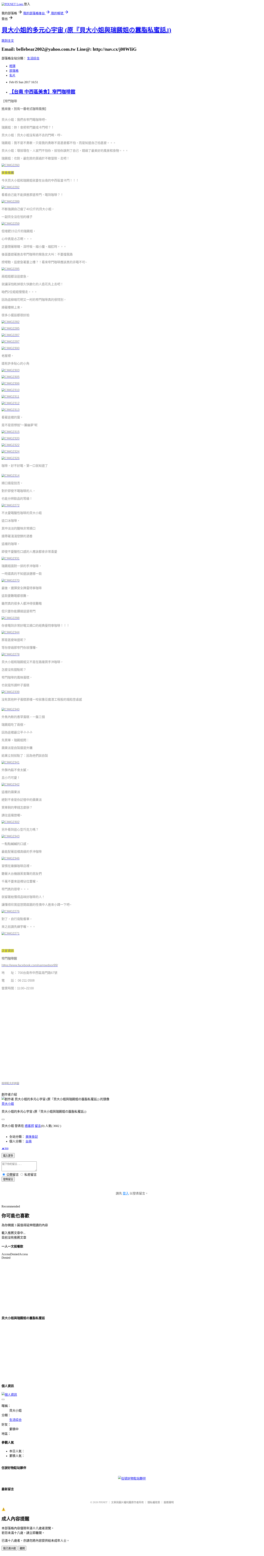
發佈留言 (8, 1179)
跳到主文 (8, 40)
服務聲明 (169, 1502)
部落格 (14, 70)
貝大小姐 (8, 1103)
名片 (12, 75)
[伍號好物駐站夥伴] (132, 1478)
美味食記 (32, 1136)
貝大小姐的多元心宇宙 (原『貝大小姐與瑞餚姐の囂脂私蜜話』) (86, 30)
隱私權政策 (153, 1502)
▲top (5, 1148)
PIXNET (103, 1502)
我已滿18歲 (9, 1548)
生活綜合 (33, 58)
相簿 (12, 66)
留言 (38, 1126)
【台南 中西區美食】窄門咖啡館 (42, 91)
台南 (29, 1141)
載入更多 (8, 1155)
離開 (22, 1548)
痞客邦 (29, 1126)
